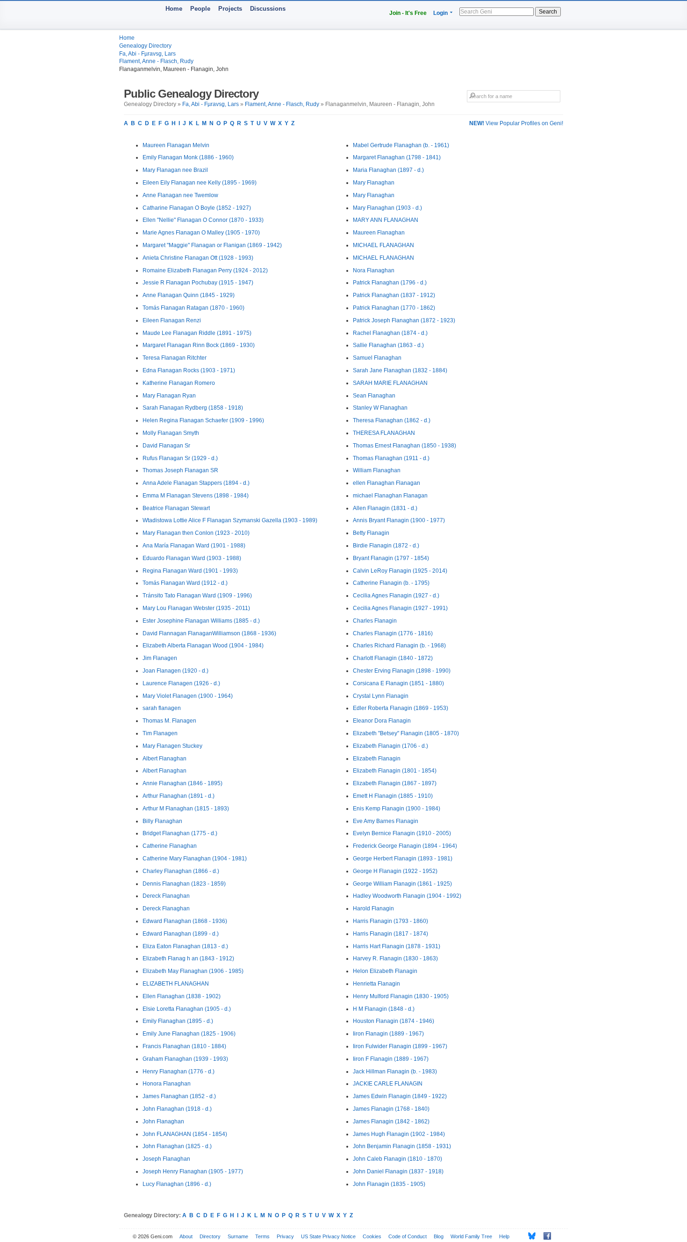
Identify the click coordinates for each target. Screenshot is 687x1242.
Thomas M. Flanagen (169, 720)
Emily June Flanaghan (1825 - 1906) (189, 1033)
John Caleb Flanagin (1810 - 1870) (397, 1159)
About (186, 1236)
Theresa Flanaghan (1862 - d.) (391, 420)
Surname (238, 1236)
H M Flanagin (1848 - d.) (384, 1009)
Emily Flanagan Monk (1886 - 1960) (188, 157)
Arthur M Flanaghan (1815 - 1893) (186, 808)
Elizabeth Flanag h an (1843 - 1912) (188, 958)
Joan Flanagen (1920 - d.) (175, 670)
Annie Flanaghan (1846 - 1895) (182, 783)
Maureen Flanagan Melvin (176, 145)
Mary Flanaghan (373, 182)
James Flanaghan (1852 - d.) (179, 1096)
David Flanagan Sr (166, 445)
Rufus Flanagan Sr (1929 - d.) (180, 458)
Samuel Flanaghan (377, 358)
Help (504, 1236)
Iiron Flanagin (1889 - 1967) (388, 1033)
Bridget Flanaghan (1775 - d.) (180, 833)
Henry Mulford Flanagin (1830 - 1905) (401, 996)
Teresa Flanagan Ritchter (175, 358)
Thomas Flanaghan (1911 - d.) (391, 458)
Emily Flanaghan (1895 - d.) (178, 1021)
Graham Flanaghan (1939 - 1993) (185, 1059)
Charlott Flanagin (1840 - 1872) (393, 658)
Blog (439, 1236)
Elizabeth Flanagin (377, 758)
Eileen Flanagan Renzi (172, 320)
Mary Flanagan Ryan (169, 395)
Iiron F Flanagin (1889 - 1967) (391, 1059)
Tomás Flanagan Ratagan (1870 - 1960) (193, 308)
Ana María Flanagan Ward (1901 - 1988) (194, 545)
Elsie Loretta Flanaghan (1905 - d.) (187, 1009)
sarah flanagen (162, 708)
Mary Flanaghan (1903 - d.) (387, 208)
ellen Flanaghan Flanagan (386, 483)
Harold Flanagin (373, 908)
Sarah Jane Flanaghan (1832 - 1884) (400, 370)
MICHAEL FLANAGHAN (383, 245)
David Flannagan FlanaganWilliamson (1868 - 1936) (209, 633)
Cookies (372, 1236)
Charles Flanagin (375, 620)
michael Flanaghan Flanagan (390, 495)
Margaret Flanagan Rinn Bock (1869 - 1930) (199, 345)
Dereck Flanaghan (166, 896)
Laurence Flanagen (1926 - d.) (181, 683)
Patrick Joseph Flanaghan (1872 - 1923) (404, 320)
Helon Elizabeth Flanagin (385, 971)
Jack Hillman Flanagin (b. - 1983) (395, 1071)
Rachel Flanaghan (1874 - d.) (390, 333)
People (200, 8)
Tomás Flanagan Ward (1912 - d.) (185, 583)
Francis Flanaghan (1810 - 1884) (184, 1046)
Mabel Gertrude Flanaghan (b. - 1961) (401, 145)
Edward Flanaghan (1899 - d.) (181, 933)
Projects (230, 8)
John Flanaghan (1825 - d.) (177, 1146)
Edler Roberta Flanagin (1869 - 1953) (400, 708)
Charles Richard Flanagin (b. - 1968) (399, 645)
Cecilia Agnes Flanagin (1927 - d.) (396, 595)
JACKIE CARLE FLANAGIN (387, 1083)
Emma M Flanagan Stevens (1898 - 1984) (196, 495)
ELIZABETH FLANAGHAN (176, 983)
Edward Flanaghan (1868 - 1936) (185, 921)
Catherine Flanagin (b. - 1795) (391, 583)
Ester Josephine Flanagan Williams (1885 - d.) (201, 620)
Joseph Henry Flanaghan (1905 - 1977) (193, 1171)
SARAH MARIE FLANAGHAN (390, 383)
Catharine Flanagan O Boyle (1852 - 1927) (197, 208)
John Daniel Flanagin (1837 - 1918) (398, 1171)
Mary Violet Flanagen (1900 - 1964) (188, 696)
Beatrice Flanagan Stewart (176, 508)
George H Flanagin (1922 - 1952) (395, 871)
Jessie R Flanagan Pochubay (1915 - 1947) (198, 282)
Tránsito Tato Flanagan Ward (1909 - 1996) (197, 595)
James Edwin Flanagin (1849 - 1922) (400, 1096)
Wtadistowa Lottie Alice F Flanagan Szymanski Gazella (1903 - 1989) (230, 520)
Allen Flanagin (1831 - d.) (385, 508)
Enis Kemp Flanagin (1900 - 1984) (396, 808)
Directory (210, 1236)
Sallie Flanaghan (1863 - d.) (388, 345)
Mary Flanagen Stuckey (172, 746)
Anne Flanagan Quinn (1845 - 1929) (189, 295)
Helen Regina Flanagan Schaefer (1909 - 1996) (203, 420)
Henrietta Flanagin (376, 983)
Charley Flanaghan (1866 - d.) (181, 871)
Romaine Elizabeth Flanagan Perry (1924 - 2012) (205, 270)
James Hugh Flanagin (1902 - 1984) (399, 1134)
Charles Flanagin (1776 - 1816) (393, 633)
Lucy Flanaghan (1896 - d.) (177, 1184)
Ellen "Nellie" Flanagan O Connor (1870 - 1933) (203, 220)
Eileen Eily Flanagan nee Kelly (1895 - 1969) (200, 182)
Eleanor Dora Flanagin (382, 720)
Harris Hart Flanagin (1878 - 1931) (396, 946)
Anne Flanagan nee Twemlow (180, 195)
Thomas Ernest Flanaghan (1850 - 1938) (404, 445)
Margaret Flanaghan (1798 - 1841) (397, 157)
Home (173, 8)
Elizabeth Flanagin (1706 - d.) (390, 746)
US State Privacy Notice (328, 1236)
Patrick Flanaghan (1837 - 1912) (394, 295)
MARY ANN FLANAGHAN (385, 220)
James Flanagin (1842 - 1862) (391, 1121)
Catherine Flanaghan (170, 846)
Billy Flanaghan (162, 821)
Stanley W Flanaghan (380, 408)
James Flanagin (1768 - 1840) (391, 1109)
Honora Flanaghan (167, 1083)
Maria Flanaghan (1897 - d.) (388, 170)
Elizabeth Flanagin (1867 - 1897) (395, 783)
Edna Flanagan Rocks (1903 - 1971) (189, 370)
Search (548, 11)
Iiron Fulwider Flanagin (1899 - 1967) (400, 1046)
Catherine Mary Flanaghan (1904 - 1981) (195, 858)
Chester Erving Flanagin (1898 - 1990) (402, 670)
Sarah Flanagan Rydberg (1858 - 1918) (193, 408)
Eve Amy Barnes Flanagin (385, 821)
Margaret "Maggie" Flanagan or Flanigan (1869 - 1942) (212, 245)
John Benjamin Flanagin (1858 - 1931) (402, 1146)
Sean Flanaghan (374, 395)
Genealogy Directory (145, 46)
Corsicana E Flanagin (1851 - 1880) (398, 683)
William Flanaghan (377, 470)
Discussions (268, 8)
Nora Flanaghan (373, 270)
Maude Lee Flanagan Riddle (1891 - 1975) (197, 333)
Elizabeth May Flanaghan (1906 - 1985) (193, 971)
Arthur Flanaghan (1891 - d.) (179, 796)
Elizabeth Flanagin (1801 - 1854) (395, 770)
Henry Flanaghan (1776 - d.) (179, 1071)
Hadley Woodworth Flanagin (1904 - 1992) (407, 896)
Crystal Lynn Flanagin (380, 696)
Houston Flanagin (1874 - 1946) (393, 1021)
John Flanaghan (163, 1121)
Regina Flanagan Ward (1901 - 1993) (190, 571)
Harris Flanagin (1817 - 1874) (390, 933)
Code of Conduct (407, 1236)
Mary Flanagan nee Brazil (175, 170)
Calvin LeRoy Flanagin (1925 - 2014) (400, 571)
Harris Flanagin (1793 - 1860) (390, 921)
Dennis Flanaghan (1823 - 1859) (184, 883)
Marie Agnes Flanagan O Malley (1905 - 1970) (201, 232)
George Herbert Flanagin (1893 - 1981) (402, 858)
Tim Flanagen (160, 733)
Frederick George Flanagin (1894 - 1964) (405, 846)
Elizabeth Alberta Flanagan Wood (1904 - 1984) (203, 645)
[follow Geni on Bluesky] (529, 1236)
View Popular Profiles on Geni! (516, 123)
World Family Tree (471, 1236)
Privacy (285, 1236)
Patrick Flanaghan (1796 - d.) (390, 282)
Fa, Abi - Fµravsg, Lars (147, 53)
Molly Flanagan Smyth (171, 433)
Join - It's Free (408, 13)
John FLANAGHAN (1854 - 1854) (185, 1134)
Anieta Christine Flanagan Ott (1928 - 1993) (198, 258)
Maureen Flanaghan (379, 232)
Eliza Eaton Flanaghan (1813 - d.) (185, 946)
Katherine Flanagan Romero (179, 383)
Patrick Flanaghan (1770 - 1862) (394, 308)
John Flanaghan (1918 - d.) (177, 1109)
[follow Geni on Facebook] (544, 1236)
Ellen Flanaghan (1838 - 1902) (182, 996)
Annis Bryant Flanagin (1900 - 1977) (399, 520)
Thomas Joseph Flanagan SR (180, 470)
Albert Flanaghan (164, 758)
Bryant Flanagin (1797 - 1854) (391, 558)
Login (440, 13)
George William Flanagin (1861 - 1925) (402, 883)
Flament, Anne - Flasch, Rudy (156, 61)
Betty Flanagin (371, 533)
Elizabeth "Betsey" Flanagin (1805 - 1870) (406, 733)
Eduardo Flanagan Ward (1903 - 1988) (192, 558)
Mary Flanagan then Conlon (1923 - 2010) (196, 533)
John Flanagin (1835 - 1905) (389, 1184)
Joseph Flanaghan (166, 1159)
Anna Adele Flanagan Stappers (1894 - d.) (196, 483)
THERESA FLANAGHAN (384, 433)
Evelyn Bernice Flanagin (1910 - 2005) (402, 833)
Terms (262, 1236)
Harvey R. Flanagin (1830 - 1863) (395, 958)
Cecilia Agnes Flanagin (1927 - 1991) (400, 608)
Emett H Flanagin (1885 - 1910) (393, 796)
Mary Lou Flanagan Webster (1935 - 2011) (196, 608)
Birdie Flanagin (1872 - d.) (386, 545)
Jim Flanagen (160, 658)
